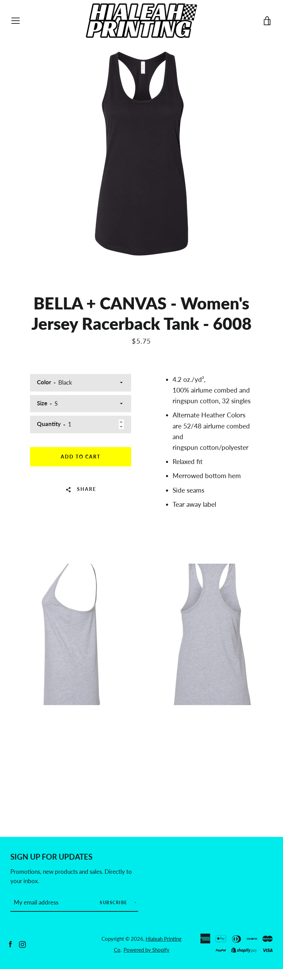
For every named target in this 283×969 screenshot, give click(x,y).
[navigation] (15, 20)
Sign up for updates (51, 856)
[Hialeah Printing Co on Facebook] (10, 944)
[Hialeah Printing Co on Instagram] (22, 944)
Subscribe (114, 902)
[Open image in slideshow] (141, 153)
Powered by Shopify (146, 950)
